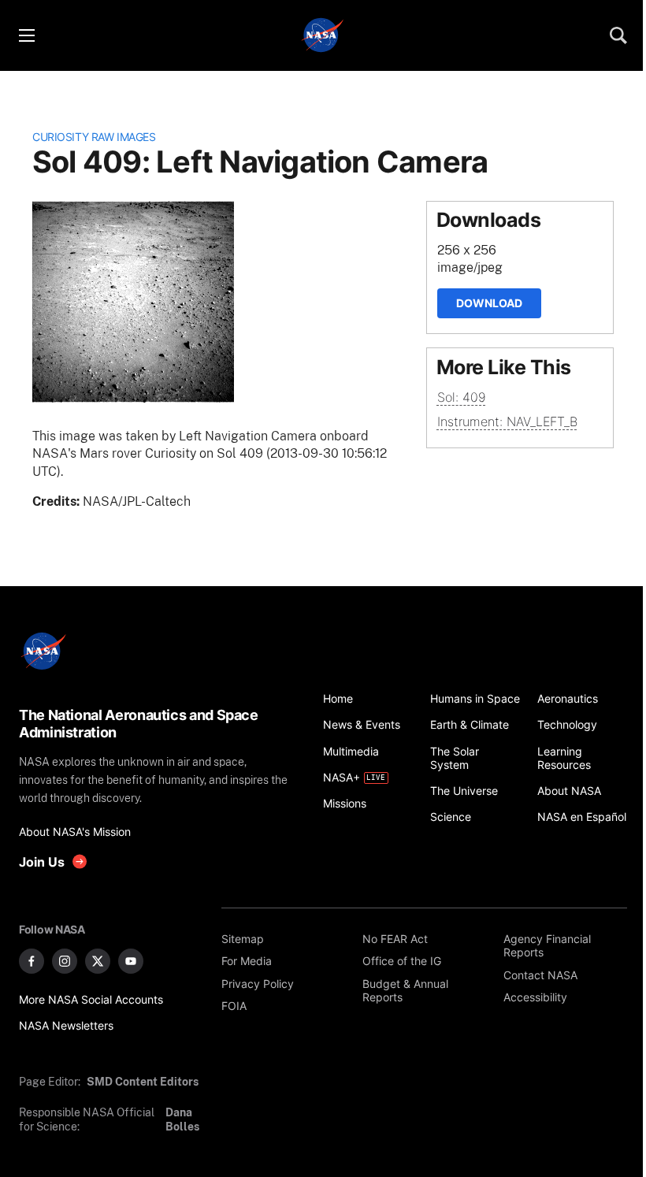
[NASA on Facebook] (31, 961)
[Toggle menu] (26, 35)
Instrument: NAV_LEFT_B (507, 421)
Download (489, 303)
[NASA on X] (97, 961)
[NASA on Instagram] (64, 961)
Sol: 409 (461, 397)
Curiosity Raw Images (93, 136)
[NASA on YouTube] (130, 961)
